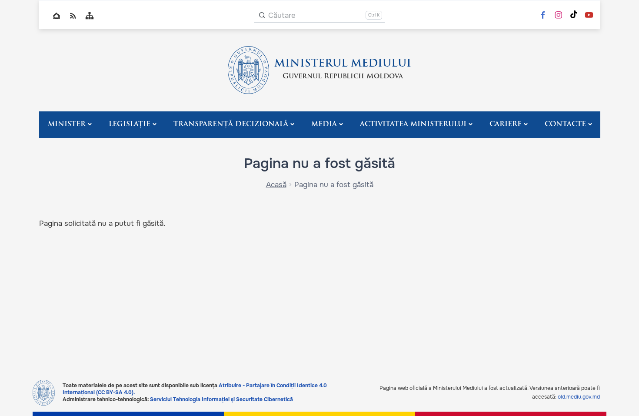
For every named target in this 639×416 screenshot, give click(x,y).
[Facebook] (543, 15)
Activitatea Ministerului (413, 124)
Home (56, 15)
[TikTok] (574, 15)
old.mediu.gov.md (579, 396)
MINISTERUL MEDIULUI (342, 64)
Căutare (282, 15)
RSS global (73, 15)
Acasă (276, 184)
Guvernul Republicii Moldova (343, 76)
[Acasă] (248, 70)
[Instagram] (558, 15)
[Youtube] (589, 15)
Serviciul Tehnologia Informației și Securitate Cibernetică (221, 399)
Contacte (565, 124)
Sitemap (89, 15)
